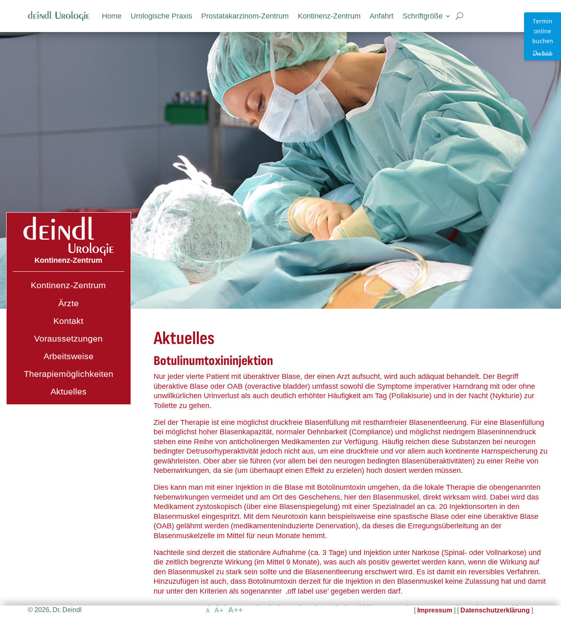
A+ (218, 610)
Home (112, 16)
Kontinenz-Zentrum (329, 16)
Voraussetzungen (68, 338)
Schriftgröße (422, 16)
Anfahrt (381, 16)
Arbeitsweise (69, 356)
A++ (235, 610)
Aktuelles (69, 391)
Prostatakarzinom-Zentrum (245, 16)
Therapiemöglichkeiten (68, 373)
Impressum (434, 610)
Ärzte (68, 303)
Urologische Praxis (161, 16)
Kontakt (68, 321)
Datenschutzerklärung (495, 610)
